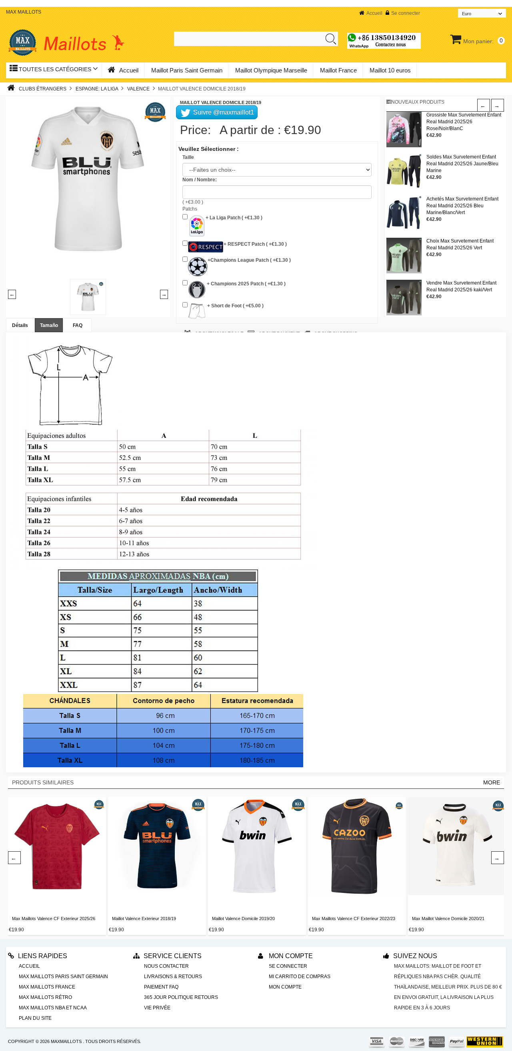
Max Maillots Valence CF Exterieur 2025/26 (53, 918)
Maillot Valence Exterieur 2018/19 (144, 918)
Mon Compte (290, 956)
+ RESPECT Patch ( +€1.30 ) (255, 244)
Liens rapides (42, 956)
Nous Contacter (166, 966)
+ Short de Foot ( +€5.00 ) (235, 306)
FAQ (77, 325)
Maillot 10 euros (390, 70)
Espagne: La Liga (97, 89)
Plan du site (35, 1018)
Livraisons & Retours (173, 976)
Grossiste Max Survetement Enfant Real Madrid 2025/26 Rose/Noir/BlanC (463, 121)
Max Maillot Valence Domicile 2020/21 (448, 918)
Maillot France (338, 70)
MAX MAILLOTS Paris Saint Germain (63, 976)
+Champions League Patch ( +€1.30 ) (249, 260)
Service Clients (173, 956)
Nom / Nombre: (199, 180)
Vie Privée (157, 1008)
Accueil (374, 13)
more (491, 782)
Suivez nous (415, 956)
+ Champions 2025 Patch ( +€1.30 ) (246, 284)
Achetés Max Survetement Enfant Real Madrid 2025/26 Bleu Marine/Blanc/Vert (462, 205)
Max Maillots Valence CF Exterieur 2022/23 (353, 918)
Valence (138, 89)
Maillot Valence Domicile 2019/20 (243, 918)
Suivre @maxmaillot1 (223, 112)
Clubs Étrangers (42, 89)
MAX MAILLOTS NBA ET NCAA (53, 1008)
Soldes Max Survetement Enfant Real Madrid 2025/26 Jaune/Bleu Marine (462, 163)
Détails (20, 325)
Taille (188, 157)
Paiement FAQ (161, 987)
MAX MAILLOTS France (47, 987)
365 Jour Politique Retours (181, 997)
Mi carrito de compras (299, 976)
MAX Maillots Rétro (45, 997)
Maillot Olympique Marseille (271, 70)
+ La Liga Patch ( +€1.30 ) (234, 218)
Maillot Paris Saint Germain (186, 70)
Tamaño (49, 325)
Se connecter (405, 13)
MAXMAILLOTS (66, 1041)
